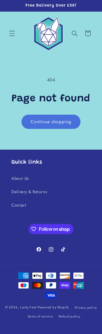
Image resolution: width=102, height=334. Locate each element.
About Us (20, 178)
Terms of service (40, 316)
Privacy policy (86, 307)
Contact (18, 205)
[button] (11, 33)
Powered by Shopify (53, 307)
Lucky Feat (28, 307)
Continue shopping (51, 121)
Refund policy (69, 316)
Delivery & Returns (29, 192)
